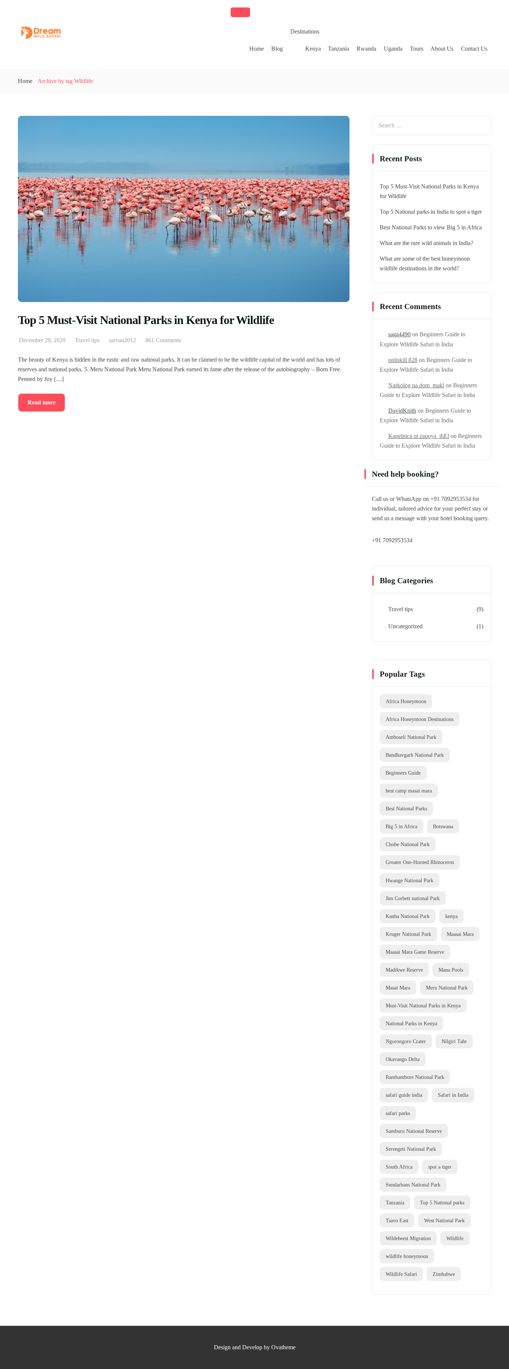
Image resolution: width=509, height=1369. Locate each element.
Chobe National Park (408, 844)
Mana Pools (451, 970)
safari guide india (404, 1095)
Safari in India (453, 1095)
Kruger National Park (408, 934)
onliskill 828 (402, 360)
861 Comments (163, 340)
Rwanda (366, 48)
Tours (416, 48)
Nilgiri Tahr (454, 1041)
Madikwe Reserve (404, 970)
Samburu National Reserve (414, 1131)
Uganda (393, 48)
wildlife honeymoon (407, 1256)
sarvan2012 (122, 340)
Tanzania (338, 48)
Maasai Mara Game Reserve (415, 952)
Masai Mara (398, 988)
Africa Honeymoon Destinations (419, 719)
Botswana (443, 826)
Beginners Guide (403, 773)
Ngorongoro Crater (406, 1041)
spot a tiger (440, 1167)
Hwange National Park (409, 880)
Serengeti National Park (411, 1149)
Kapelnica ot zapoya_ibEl (418, 436)
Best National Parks (406, 808)
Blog (277, 48)
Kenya (313, 48)
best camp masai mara (409, 791)
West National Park (444, 1220)
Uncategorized (405, 626)
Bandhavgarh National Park (415, 755)
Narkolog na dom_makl (416, 385)
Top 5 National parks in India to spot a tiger (431, 212)
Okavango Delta (403, 1059)
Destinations (304, 31)
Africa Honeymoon (406, 701)
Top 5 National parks (442, 1203)
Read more (42, 402)
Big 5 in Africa (401, 826)
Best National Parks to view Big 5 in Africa (431, 227)
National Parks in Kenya (411, 1023)
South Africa (399, 1167)
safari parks (398, 1113)
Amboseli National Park (411, 737)
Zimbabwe (444, 1274)
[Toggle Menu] (240, 12)
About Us (441, 48)
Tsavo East (397, 1220)
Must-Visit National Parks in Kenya (423, 1006)
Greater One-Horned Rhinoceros (420, 862)
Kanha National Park (408, 916)
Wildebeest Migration (408, 1238)
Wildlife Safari (401, 1274)
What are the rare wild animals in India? (426, 243)
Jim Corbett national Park (413, 898)
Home (256, 48)
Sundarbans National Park (413, 1185)
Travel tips (87, 340)
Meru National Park (447, 988)
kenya (451, 916)
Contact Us (474, 48)
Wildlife (455, 1238)
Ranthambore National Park (415, 1077)
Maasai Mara (460, 934)
